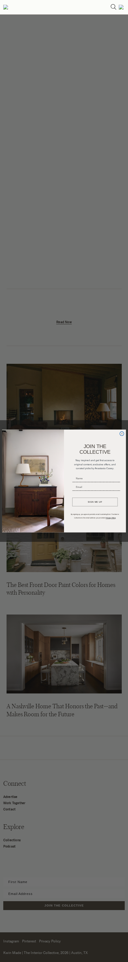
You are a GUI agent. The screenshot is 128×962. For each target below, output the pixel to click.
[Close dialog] (122, 434)
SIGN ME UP (95, 502)
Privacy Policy (111, 518)
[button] (5, 7)
